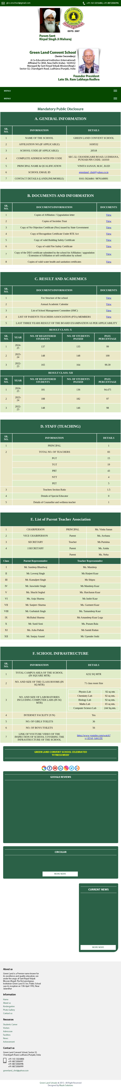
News (5, 1038)
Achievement (9, 1042)
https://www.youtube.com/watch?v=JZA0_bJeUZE (93, 737)
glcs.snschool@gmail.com (18, 3)
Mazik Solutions (66, 1085)
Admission (7, 1032)
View (108, 215)
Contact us (7, 1013)
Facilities (7, 1035)
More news (60, 874)
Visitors (6, 1028)
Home (5, 1000)
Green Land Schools (48, 1083)
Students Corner (10, 1025)
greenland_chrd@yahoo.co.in (93, 172)
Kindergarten (9, 1007)
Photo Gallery (9, 1010)
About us (7, 1003)
